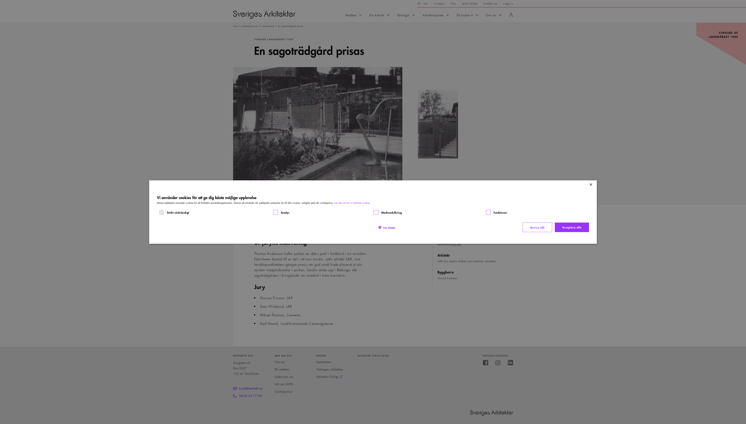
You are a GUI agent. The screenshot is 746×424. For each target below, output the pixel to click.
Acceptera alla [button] (572, 227)
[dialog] (373, 212)
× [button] (590, 184)
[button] (387, 227)
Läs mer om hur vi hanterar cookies (352, 202)
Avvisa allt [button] (537, 227)
